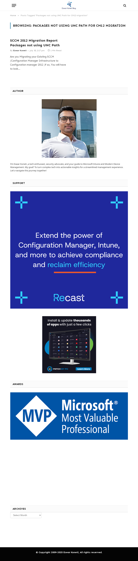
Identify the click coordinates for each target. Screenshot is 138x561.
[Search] (124, 5)
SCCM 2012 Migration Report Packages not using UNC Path (35, 42)
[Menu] (14, 5)
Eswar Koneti (20, 50)
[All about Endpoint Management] (69, 5)
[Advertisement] (35, 472)
